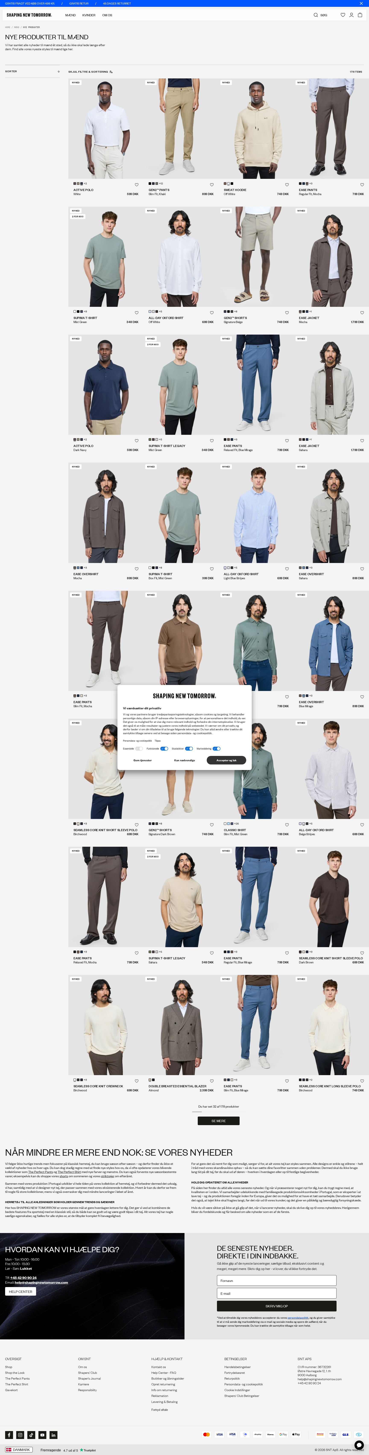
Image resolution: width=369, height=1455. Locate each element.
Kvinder (88, 15)
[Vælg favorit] (136, 185)
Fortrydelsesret (234, 1372)
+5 (160, 311)
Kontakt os (158, 1366)
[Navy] (81, 311)
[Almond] (150, 1080)
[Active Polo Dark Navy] (106, 385)
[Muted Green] (156, 183)
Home (7, 27)
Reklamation (159, 1395)
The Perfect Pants (40, 1172)
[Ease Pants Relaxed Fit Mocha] (106, 897)
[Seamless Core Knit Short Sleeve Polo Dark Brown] (331, 897)
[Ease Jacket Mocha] (331, 257)
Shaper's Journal (89, 1378)
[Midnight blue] (225, 311)
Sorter (11, 71)
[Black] (78, 183)
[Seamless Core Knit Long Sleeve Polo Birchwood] (331, 1025)
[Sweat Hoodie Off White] (256, 128)
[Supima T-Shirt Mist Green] (106, 257)
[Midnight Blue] (153, 183)
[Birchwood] (78, 823)
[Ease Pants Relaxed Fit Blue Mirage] (256, 385)
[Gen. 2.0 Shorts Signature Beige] (256, 257)
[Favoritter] (343, 15)
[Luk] (361, 3)
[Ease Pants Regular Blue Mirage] (256, 897)
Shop (8, 1366)
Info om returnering (164, 1389)
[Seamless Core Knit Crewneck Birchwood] (106, 1025)
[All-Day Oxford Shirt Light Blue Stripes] (256, 513)
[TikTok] (30, 1435)
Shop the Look (15, 1372)
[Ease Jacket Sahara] (331, 385)
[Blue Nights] (303, 183)
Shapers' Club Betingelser (241, 1395)
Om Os (107, 15)
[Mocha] (307, 183)
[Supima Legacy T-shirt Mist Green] (181, 385)
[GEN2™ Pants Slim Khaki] (181, 128)
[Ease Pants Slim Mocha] (106, 641)
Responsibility (87, 1389)
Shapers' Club (87, 1372)
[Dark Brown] (156, 311)
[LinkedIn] (53, 1435)
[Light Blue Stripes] (150, 311)
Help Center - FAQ (163, 1372)
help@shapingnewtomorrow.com (41, 1282)
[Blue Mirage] (78, 567)
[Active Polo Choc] (181, 641)
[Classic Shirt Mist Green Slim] (256, 769)
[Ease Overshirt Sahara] (331, 513)
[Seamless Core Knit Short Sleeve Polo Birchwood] (106, 769)
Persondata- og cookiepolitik (243, 1384)
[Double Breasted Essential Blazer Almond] (181, 1025)
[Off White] (228, 183)
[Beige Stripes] (153, 311)
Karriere (83, 1384)
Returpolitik (232, 1378)
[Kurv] (360, 15)
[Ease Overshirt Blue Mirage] (331, 641)
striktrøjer (107, 1176)
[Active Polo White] (106, 128)
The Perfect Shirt (69, 1172)
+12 (161, 183)
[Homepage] (29, 15)
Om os (82, 1366)
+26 (236, 824)
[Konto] (351, 15)
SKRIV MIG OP (277, 1306)
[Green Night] (78, 1080)
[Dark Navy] (74, 183)
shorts (64, 1176)
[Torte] (225, 183)
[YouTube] (41, 1435)
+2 (85, 183)
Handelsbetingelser (237, 1366)
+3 (310, 183)
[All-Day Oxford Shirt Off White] (181, 257)
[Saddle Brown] (153, 439)
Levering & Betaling (164, 1401)
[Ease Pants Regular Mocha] (331, 128)
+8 (235, 311)
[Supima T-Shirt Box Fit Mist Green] (181, 513)
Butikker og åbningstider (167, 1378)
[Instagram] (19, 1435)
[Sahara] (81, 695)
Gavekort (11, 1389)
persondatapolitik (298, 1317)
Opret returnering (163, 1384)
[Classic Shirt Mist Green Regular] (256, 641)
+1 (310, 311)
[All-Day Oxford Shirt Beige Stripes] (331, 769)
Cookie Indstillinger (237, 1389)
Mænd (70, 15)
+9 (85, 311)
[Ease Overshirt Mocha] (106, 513)
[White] (81, 183)
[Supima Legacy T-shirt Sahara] (181, 897)
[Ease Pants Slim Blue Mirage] (256, 1025)
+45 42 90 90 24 (23, 1277)
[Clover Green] (150, 439)
